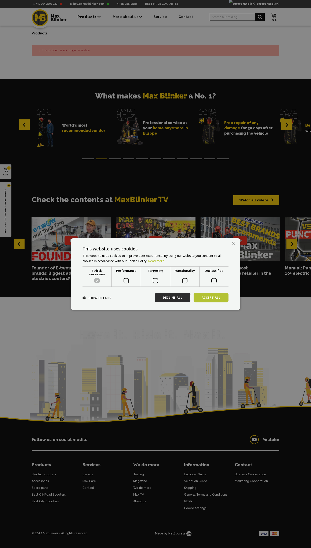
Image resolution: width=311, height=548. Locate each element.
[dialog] (155, 274)
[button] (97, 297)
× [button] (233, 243)
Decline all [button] (172, 297)
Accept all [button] (211, 297)
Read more (156, 260)
